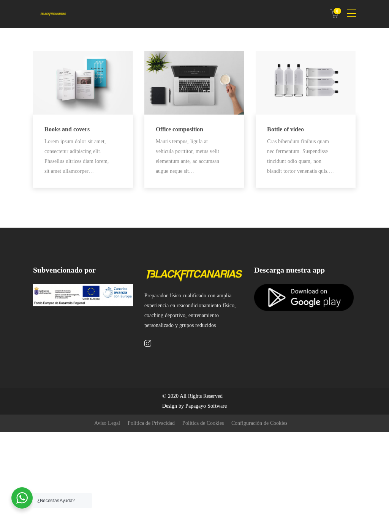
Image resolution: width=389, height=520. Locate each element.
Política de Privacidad (151, 423)
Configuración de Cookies (259, 423)
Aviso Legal (107, 423)
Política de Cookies (203, 423)
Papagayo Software (206, 406)
